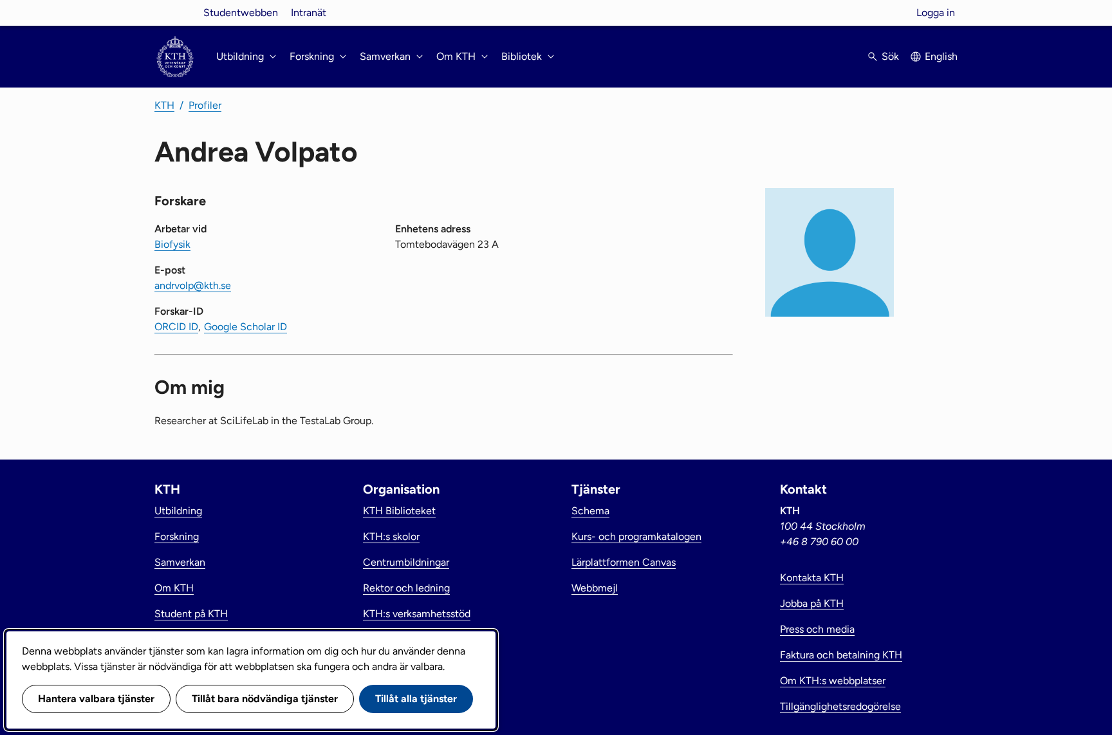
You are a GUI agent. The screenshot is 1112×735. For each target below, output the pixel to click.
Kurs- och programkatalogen (636, 536)
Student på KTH (191, 614)
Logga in (935, 12)
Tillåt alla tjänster (416, 699)
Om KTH (174, 588)
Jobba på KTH (812, 603)
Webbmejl (594, 588)
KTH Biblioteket (399, 511)
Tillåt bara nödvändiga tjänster (265, 699)
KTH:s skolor (391, 536)
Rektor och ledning (406, 588)
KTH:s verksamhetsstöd (416, 614)
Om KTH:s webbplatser (832, 681)
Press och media (817, 629)
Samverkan (179, 562)
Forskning (176, 536)
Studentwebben (240, 12)
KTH (164, 105)
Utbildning (178, 511)
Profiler (205, 105)
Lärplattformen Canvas (623, 562)
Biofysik (172, 244)
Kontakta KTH (812, 578)
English (941, 56)
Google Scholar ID (245, 327)
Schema (590, 511)
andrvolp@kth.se (192, 285)
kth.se (175, 12)
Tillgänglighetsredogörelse (840, 706)
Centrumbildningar (406, 562)
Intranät (308, 12)
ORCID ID (176, 327)
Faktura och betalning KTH (841, 655)
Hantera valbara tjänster (96, 699)
